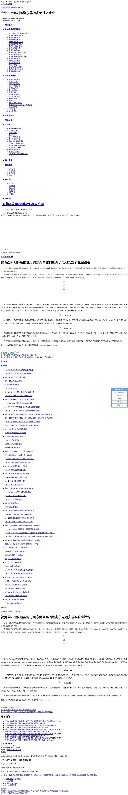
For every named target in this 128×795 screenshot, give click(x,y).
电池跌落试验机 (14, 50)
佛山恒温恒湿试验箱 (46, 775)
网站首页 (8, 25)
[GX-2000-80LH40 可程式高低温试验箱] (19, 370)
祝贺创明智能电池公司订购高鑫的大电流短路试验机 (23, 732)
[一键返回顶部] (10, 785)
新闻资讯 (8, 165)
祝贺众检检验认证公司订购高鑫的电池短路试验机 (22, 727)
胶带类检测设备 (14, 149)
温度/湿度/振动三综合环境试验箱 (20, 105)
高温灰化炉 (13, 92)
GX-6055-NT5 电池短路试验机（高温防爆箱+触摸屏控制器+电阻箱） (29, 418)
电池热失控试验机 (15, 71)
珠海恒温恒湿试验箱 (16, 775)
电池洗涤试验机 (14, 48)
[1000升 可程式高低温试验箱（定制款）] (19, 459)
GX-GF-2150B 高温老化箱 (14, 485)
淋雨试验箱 (13, 98)
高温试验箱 (13, 107)
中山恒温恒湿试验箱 (61, 775)
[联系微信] (9, 779)
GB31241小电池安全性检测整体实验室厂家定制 (21, 425)
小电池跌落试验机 (11, 388)
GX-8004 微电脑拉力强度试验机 (16, 477)
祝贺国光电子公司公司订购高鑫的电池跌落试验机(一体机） (26, 740)
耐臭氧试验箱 (13, 88)
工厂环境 (12, 188)
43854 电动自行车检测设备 (18, 154)
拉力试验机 (9, 115)
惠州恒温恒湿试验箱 (31, 775)
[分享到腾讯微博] (6, 353)
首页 (10, 252)
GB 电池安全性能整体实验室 (19, 33)
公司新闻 (12, 169)
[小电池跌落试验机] (12, 385)
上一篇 (18, 355)
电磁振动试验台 (14, 63)
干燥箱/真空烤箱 (14, 94)
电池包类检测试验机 (16, 35)
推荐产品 (4, 366)
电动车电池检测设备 (16, 69)
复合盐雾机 (13, 111)
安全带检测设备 (14, 139)
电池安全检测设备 (12, 29)
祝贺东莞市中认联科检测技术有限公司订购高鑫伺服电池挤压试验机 (29, 721)
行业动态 (12, 171)
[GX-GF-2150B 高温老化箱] (15, 481)
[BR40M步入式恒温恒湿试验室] (16, 429)
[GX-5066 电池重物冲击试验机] (16, 466)
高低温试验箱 (13, 82)
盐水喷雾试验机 (14, 86)
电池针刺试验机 (14, 40)
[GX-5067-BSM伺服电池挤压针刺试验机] (19, 392)
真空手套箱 (13, 65)
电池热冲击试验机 (15, 46)
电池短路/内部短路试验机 (18, 56)
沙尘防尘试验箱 (14, 96)
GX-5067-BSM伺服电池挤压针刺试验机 (18, 396)
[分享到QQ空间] (1, 353)
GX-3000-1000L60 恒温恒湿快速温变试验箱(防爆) (22, 410)
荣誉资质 (12, 190)
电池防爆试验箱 (14, 58)
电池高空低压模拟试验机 (17, 52)
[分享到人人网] (8, 353)
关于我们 (8, 179)
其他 (10, 156)
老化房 (11, 101)
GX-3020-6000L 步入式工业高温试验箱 (18, 455)
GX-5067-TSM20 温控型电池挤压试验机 (19, 403)
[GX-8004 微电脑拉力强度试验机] (17, 473)
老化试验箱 (13, 90)
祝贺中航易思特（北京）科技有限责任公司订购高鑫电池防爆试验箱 (29, 738)
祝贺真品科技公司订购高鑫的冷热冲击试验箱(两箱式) (24, 736)
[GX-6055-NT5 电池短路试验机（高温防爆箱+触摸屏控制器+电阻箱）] (30, 414)
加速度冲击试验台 (15, 54)
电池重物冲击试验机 (16, 44)
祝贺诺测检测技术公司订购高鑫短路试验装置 (21, 723)
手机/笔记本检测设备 (16, 141)
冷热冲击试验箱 (14, 84)
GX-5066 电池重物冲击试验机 (15, 470)
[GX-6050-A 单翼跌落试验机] (15, 377)
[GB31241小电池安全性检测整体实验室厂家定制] (22, 422)
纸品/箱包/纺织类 (15, 147)
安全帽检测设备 (14, 137)
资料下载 (12, 175)
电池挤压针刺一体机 (16, 42)
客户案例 (8, 160)
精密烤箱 (12, 109)
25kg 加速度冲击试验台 (13, 440)
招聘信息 (12, 192)
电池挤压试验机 (14, 37)
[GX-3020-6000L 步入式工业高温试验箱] (19, 451)
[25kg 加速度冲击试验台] (14, 436)
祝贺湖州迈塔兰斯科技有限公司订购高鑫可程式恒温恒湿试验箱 (27, 725)
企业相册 (12, 186)
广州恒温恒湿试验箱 (75, 775)
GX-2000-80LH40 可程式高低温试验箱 (18, 373)
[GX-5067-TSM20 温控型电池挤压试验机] (19, 399)
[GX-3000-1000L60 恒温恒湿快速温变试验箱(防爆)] (23, 407)
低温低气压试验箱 (15, 67)
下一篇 (27, 357)
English (3, 4)
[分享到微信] (11, 353)
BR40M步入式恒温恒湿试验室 (15, 433)
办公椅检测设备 (14, 152)
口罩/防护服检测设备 (16, 143)
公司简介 (12, 184)
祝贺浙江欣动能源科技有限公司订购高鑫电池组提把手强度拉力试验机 (29, 729)
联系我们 (12, 194)
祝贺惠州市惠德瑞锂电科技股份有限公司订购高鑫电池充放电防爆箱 (29, 734)
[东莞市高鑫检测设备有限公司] (12, 7)
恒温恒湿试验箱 (14, 79)
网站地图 (9, 4)
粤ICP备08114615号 (14, 750)
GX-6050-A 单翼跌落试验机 (14, 381)
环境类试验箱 (10, 75)
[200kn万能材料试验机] (13, 444)
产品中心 (8, 124)
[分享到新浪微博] (4, 353)
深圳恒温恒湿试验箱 (90, 775)
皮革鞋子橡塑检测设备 (17, 145)
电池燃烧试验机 (14, 61)
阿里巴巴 (4, 754)
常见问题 (12, 173)
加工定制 (8, 120)
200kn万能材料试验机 (12, 448)
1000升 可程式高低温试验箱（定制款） (18, 462)
